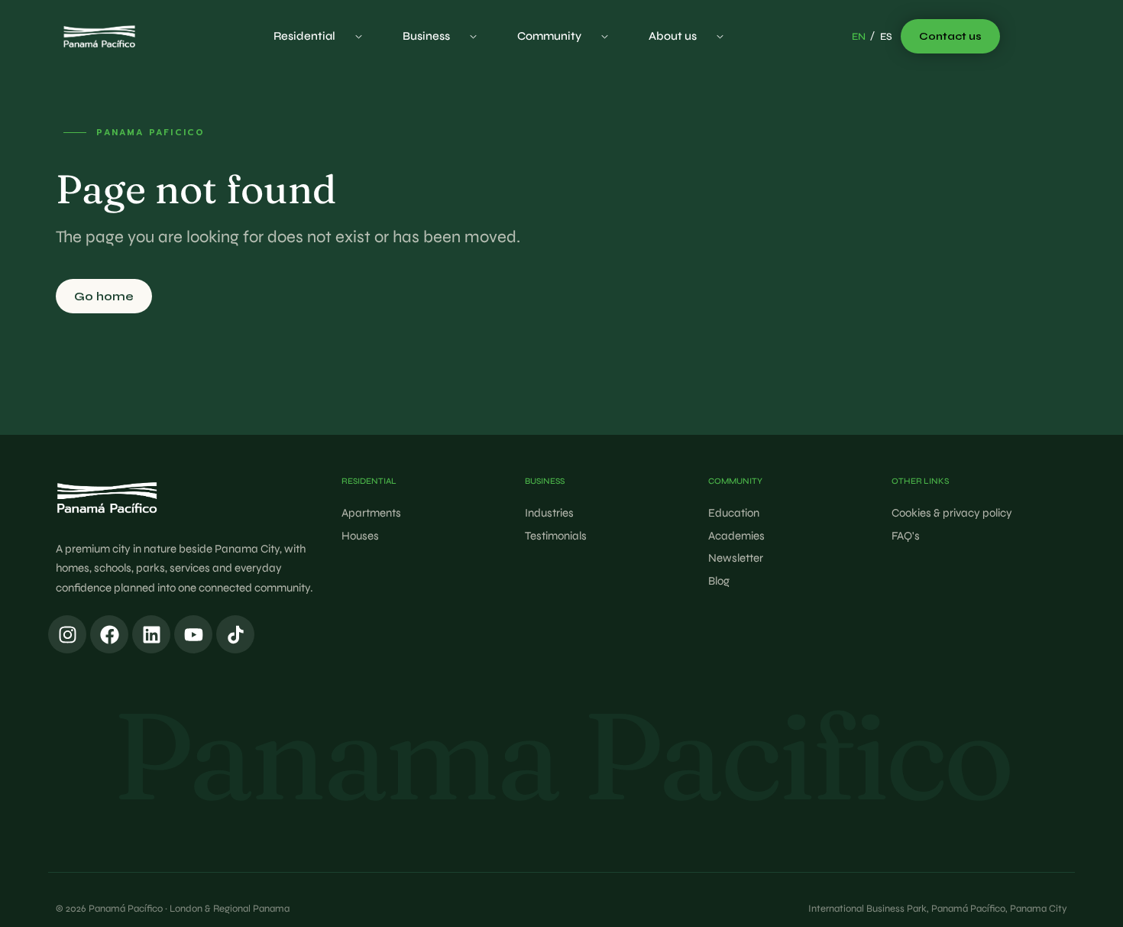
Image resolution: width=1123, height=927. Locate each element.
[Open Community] (604, 36)
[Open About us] (720, 36)
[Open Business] (473, 36)
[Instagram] (67, 634)
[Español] (886, 37)
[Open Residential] (358, 36)
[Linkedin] (151, 634)
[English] (859, 37)
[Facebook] (109, 634)
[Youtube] (193, 634)
